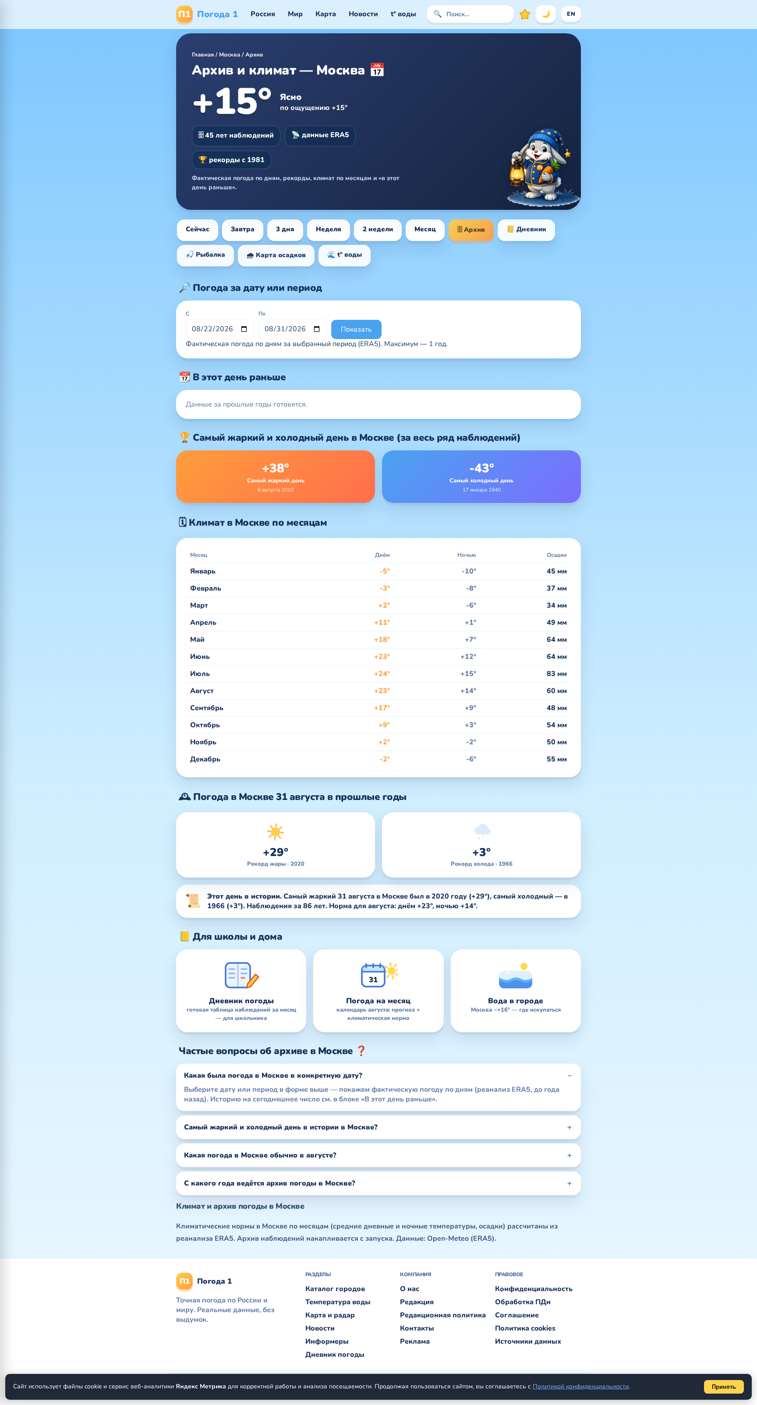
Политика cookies (525, 1328)
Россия (263, 14)
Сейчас (197, 229)
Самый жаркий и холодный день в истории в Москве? (281, 1127)
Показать (356, 329)
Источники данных (528, 1341)
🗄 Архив (471, 229)
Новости (363, 14)
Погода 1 (208, 14)
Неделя (328, 229)
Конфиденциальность (534, 1289)
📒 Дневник (526, 229)
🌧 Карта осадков (276, 255)
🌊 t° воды (344, 254)
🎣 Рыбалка (205, 254)
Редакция (417, 1302)
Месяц (425, 229)
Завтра (243, 229)
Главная (203, 55)
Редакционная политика (443, 1315)
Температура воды (338, 1302)
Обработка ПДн (523, 1302)
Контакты (417, 1328)
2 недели (378, 229)
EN (571, 14)
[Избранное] (525, 14)
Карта (325, 14)
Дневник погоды (334, 1354)
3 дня (285, 229)
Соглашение (517, 1315)
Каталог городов (335, 1289)
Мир (295, 14)
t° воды (403, 14)
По (261, 313)
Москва (229, 55)
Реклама (415, 1341)
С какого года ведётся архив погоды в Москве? (269, 1183)
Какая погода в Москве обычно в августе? (260, 1155)
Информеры (327, 1341)
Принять (724, 1387)
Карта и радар (330, 1315)
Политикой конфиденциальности (581, 1386)
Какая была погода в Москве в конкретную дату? (273, 1075)
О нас (409, 1289)
